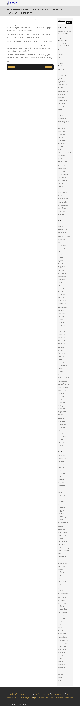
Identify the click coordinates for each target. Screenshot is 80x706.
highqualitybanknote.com (63, 602)
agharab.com (60, 545)
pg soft (59, 693)
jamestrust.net (60, 125)
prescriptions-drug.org (62, 100)
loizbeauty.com (61, 130)
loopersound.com (61, 494)
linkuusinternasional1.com (63, 517)
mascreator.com (61, 615)
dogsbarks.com (61, 578)
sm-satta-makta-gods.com (63, 640)
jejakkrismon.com (61, 134)
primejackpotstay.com (62, 436)
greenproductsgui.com (62, 285)
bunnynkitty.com (61, 156)
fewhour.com (60, 289)
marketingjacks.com (62, 204)
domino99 (11, 693)
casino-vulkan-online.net (63, 193)
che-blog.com (61, 251)
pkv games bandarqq (31, 695)
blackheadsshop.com (62, 375)
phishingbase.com (61, 433)
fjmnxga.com (60, 159)
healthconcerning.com (62, 286)
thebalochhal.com (61, 464)
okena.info (60, 528)
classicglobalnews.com (62, 671)
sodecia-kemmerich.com (63, 387)
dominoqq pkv (36, 697)
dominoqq (60, 61)
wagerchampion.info (62, 340)
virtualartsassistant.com (62, 381)
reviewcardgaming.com (62, 371)
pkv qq (8, 693)
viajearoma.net (61, 542)
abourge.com (60, 559)
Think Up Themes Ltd (14, 704)
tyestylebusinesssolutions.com (64, 396)
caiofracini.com (61, 310)
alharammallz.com (61, 562)
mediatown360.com (62, 196)
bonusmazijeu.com (62, 403)
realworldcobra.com (62, 335)
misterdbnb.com (61, 392)
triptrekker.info (61, 350)
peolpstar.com (61, 90)
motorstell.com (61, 97)
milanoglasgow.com (62, 183)
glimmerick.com (61, 482)
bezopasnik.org (61, 158)
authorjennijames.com (62, 541)
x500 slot (43, 693)
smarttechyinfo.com (62, 272)
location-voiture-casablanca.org (64, 377)
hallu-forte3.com (61, 184)
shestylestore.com (61, 445)
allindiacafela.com (61, 190)
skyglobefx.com (61, 344)
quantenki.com (61, 359)
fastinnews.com (61, 417)
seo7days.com (61, 149)
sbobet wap (53, 693)
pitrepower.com (61, 195)
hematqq (31, 697)
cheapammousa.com (62, 547)
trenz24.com (60, 127)
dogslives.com (61, 322)
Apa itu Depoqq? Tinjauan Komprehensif (63, 41)
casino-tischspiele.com (62, 122)
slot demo (62, 695)
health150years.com (62, 99)
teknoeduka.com (61, 634)
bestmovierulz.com (62, 491)
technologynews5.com (62, 633)
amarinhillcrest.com (62, 110)
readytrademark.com (62, 646)
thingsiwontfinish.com (62, 446)
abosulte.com (60, 658)
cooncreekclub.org (62, 75)
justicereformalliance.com (63, 497)
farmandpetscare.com (62, 307)
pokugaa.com (60, 437)
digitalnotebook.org (62, 273)
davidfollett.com (61, 483)
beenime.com (61, 386)
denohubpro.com (61, 328)
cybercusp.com (61, 673)
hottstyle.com (60, 605)
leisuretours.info (61, 304)
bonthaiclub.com (61, 510)
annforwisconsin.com (62, 477)
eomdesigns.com (61, 349)
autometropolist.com (62, 569)
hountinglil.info (61, 257)
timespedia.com (61, 133)
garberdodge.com (61, 85)
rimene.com (60, 173)
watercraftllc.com (61, 557)
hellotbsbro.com (61, 306)
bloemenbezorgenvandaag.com (64, 152)
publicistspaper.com (62, 655)
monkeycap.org (61, 107)
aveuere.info (60, 282)
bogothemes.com (61, 501)
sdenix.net (60, 109)
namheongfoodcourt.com (63, 181)
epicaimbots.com (61, 582)
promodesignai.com (62, 653)
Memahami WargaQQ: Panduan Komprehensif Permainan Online (64, 44)
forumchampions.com (62, 79)
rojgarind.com (61, 288)
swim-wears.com (61, 87)
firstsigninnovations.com (62, 84)
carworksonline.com (62, 93)
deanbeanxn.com (61, 244)
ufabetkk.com (60, 137)
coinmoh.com (61, 572)
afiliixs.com (60, 560)
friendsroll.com (61, 519)
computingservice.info (62, 309)
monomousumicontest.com (63, 341)
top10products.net (61, 233)
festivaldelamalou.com (62, 82)
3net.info (59, 525)
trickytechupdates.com (62, 207)
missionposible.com (62, 199)
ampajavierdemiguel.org (62, 468)
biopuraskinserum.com (62, 167)
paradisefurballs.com (62, 281)
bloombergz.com (61, 116)
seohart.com (60, 650)
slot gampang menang (22, 698)
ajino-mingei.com (61, 502)
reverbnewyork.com (62, 486)
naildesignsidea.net (61, 551)
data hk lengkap (61, 54)
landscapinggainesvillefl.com (63, 612)
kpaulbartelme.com (62, 378)
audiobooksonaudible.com (63, 662)
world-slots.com (61, 248)
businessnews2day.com (62, 365)
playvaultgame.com (62, 439)
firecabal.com (60, 590)
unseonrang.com (61, 313)
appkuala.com (61, 147)
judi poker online (61, 58)
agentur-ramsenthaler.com (63, 347)
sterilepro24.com (61, 368)
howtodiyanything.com (62, 606)
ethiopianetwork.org (62, 300)
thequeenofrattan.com (62, 326)
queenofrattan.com (61, 325)
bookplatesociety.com (62, 513)
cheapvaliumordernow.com (63, 384)
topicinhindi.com (61, 227)
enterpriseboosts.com (62, 118)
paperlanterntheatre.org (62, 554)
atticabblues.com (61, 568)
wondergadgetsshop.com (63, 522)
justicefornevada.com (62, 303)
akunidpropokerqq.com (62, 529)
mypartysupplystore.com (63, 476)
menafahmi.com (61, 616)
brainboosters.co (61, 470)
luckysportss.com (61, 426)
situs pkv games (38, 693)
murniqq (28, 697)
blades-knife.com (61, 329)
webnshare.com (61, 297)
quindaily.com (61, 656)
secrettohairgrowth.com (62, 153)
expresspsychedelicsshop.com (64, 585)
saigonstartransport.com (62, 161)
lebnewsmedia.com (62, 514)
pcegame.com (61, 625)
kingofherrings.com (62, 143)
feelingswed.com (61, 588)
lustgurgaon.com (61, 261)
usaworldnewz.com (62, 458)
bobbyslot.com (61, 264)
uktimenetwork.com (62, 457)
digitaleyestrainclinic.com (63, 198)
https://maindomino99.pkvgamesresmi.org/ (34, 698)
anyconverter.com (61, 131)
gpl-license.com (61, 594)
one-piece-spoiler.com (62, 331)
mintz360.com (61, 267)
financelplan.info (61, 238)
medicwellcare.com (62, 362)
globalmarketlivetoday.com (63, 593)
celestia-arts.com (61, 78)
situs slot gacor (68, 693)
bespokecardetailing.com (63, 531)
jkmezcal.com (61, 393)
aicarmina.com (61, 474)
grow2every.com (61, 596)
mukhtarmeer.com (61, 618)
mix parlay (66, 695)
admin (14, 21)
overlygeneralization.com (63, 298)
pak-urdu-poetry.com (62, 315)
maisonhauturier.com (62, 613)
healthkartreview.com (62, 599)
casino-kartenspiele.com (63, 119)
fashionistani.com (61, 587)
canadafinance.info (61, 170)
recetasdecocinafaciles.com (63, 550)
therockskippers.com (62, 187)
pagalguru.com (61, 624)
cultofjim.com (60, 480)
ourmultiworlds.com (62, 73)
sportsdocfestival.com (62, 443)
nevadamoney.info (61, 171)
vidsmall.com (60, 363)
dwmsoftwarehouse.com (63, 579)
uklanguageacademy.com (63, 229)
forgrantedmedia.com (62, 88)
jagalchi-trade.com (61, 492)
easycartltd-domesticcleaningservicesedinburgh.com (64, 679)
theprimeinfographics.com (63, 383)
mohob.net (60, 269)
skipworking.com (61, 128)
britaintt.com (60, 674)
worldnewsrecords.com (62, 366)
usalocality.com (61, 461)
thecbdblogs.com (61, 211)
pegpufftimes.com (61, 76)
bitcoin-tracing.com (62, 665)
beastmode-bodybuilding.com (64, 236)
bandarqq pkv (61, 63)
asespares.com (61, 565)
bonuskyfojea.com (61, 405)
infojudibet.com (61, 241)
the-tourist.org (61, 112)
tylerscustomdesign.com (63, 91)
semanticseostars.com (62, 292)
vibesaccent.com (61, 467)
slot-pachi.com (61, 278)
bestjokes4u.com (61, 260)
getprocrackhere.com (62, 415)
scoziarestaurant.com (62, 649)
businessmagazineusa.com (63, 360)
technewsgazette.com (62, 140)
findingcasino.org (61, 334)
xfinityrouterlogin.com (62, 202)
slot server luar (47, 693)
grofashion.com (61, 430)
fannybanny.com (61, 418)
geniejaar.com (61, 263)
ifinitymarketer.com (61, 420)
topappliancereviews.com (63, 205)
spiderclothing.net (61, 520)
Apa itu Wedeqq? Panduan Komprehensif (63, 37)
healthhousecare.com (62, 597)
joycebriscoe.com (61, 473)
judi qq (59, 55)
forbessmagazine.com (62, 591)
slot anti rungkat (23, 694)
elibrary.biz (60, 534)
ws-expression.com (62, 628)
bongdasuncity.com (62, 276)
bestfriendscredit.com (62, 532)
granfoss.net (60, 189)
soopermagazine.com (62, 643)
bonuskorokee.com (62, 406)
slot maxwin (63, 693)
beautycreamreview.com (63, 571)
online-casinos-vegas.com (63, 201)
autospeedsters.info (62, 338)
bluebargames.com (62, 81)
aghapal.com (60, 538)
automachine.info (61, 337)
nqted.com (60, 621)
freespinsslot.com (61, 279)
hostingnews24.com (62, 603)
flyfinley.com (60, 254)
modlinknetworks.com (62, 423)
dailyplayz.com (61, 414)
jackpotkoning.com (62, 421)
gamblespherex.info (62, 346)
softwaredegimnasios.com (63, 642)
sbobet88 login (13, 697)
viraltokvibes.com (61, 103)
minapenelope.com (62, 495)
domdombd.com (61, 412)
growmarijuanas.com (62, 295)
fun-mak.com (60, 389)
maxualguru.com (61, 275)
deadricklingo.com (61, 343)
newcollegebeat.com (62, 485)
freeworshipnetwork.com (63, 556)
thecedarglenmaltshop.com (63, 224)
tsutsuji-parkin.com (61, 544)
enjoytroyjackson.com (62, 581)
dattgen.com (60, 575)
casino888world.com (62, 390)
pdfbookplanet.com (62, 323)
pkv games (22, 21)
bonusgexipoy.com (62, 408)
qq (58, 60)
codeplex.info (60, 526)
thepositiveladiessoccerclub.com (64, 548)
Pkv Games (18, 21)
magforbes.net (61, 106)
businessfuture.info (61, 239)
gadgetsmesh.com (61, 301)
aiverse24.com (61, 659)
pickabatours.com (61, 235)
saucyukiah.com (61, 69)
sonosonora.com (61, 516)
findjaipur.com (61, 479)
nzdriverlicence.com (62, 622)
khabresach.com (61, 210)
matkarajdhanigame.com (63, 245)
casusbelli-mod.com (62, 511)
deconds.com (61, 676)
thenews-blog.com (62, 636)
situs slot (12, 694)
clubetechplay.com (62, 411)
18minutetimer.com (62, 291)
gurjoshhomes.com (62, 507)
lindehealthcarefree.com (62, 230)
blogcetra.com (61, 316)
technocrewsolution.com (63, 102)
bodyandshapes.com (62, 667)
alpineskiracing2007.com (63, 192)
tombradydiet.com (61, 508)
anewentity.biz (61, 146)
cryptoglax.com (61, 498)
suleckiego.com (61, 215)
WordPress (24, 704)
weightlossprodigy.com (62, 270)
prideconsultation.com (62, 255)
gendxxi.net (60, 352)
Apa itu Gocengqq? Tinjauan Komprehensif (63, 34)
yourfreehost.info (61, 504)
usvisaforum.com (61, 489)
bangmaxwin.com (61, 162)
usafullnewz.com (61, 455)
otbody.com (60, 124)
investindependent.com (62, 609)
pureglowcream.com (62, 150)
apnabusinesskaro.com (62, 214)
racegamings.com (61, 434)
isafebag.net (60, 115)
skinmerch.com (61, 488)
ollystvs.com (60, 319)
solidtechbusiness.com (62, 369)
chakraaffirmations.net (62, 258)
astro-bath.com (61, 537)
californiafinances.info (62, 168)
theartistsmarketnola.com (63, 177)
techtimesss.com (61, 94)
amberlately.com (61, 471)
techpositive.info (61, 312)
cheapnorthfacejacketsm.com (63, 505)
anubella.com (60, 661)
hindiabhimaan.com (62, 208)
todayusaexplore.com (62, 460)
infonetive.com (61, 164)
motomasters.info (61, 353)
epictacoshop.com (61, 165)
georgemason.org (61, 226)
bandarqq (41, 697)
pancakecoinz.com (61, 252)
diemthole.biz (60, 136)
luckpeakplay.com (61, 427)
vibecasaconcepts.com (62, 356)
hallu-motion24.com (62, 186)
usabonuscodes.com (62, 639)
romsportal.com (61, 442)
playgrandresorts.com (62, 440)
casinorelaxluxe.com (62, 409)
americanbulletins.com (62, 563)
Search (59, 20)
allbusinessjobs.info (62, 232)
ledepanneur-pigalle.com (63, 174)
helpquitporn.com (61, 600)
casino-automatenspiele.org (63, 121)
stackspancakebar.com (62, 180)
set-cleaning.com (61, 652)
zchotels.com (60, 630)
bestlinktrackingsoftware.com (63, 400)
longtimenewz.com (62, 424)
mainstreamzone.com (62, 294)
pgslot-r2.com (61, 627)
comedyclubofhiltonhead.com (64, 380)
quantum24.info (61, 357)
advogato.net (60, 113)
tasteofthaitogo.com (62, 155)
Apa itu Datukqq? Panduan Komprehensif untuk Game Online (64, 31)
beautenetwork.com (62, 664)
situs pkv (26, 693)
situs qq (59, 57)
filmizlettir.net (60, 72)
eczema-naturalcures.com (63, 535)
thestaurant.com (61, 399)
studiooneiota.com (61, 332)
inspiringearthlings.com (62, 608)
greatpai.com (60, 553)
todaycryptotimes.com (62, 637)
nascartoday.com (61, 619)
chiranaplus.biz (61, 178)
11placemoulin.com (62, 266)
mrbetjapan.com (61, 144)
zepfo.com (60, 631)
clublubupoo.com (61, 402)
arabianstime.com (61, 566)
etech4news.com (61, 584)
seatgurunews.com (61, 523)
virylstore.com (61, 96)
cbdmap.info (60, 242)
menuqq (24, 697)
